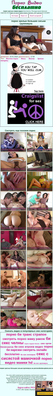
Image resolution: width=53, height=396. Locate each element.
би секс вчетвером (28, 355)
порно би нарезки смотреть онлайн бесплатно (29, 350)
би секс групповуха (41, 363)
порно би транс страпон (26, 334)
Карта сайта (23, 388)
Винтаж (32, 59)
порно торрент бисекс (32, 343)
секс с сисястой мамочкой (24, 356)
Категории (15, 15)
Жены (23, 59)
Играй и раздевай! (35, 15)
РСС (33, 388)
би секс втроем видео (28, 346)
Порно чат (24, 15)
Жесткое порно (12, 59)
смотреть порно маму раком (24, 338)
